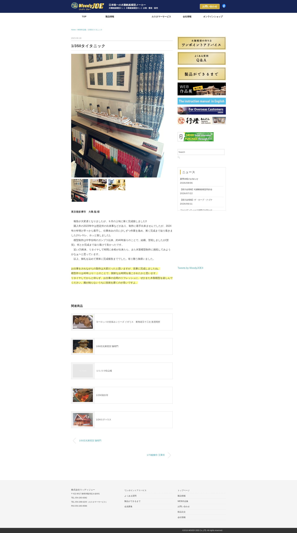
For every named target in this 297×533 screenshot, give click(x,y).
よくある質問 (130, 496)
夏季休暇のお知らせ (189, 179)
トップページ (184, 490)
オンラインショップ (213, 16)
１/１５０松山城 (104, 370)
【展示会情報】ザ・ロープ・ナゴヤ (196, 200)
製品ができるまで (132, 501)
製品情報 (109, 16)
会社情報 (187, 16)
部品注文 (182, 512)
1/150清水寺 (102, 395)
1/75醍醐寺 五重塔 (156, 455)
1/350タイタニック (95, 30)
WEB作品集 (135, 16)
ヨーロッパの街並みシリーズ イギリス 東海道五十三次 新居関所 (128, 322)
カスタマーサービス (161, 16)
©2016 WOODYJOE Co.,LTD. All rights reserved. (202, 530)
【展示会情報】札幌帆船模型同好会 (196, 189)
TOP (84, 16)
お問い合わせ (184, 506)
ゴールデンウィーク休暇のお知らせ (196, 210)
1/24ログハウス (103, 419)
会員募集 (128, 506)
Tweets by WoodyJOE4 (190, 268)
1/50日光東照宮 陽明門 (107, 346)
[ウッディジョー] (87, 4)
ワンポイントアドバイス (135, 490)
